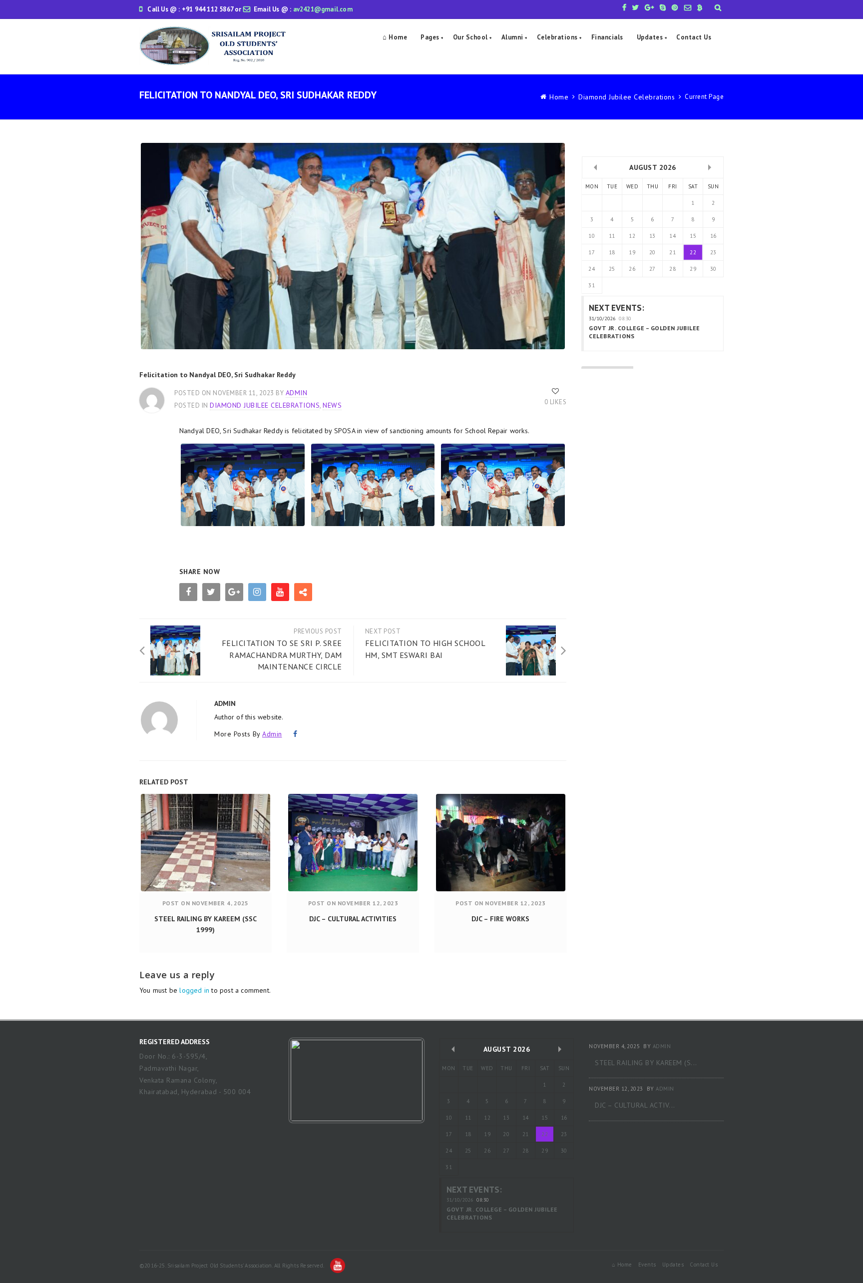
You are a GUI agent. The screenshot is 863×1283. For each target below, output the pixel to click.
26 (632, 268)
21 (672, 252)
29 (693, 268)
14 (672, 235)
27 (652, 268)
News (332, 405)
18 (612, 252)
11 (612, 235)
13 (652, 235)
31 (591, 285)
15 (693, 235)
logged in (194, 990)
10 (591, 235)
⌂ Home (395, 37)
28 (672, 268)
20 (652, 252)
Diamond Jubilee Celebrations (626, 96)
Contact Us (693, 37)
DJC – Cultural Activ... (635, 1105)
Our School (470, 37)
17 (591, 252)
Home (558, 96)
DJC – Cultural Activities (353, 918)
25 (612, 268)
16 (713, 235)
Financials (607, 37)
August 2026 (652, 167)
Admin (297, 392)
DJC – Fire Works (500, 918)
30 (713, 268)
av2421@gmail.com (323, 9)
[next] (709, 167)
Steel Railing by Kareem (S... (646, 1062)
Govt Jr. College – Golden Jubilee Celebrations (644, 332)
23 (713, 252)
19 (632, 252)
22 (693, 252)
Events (647, 1264)
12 (632, 235)
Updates (650, 37)
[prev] (595, 167)
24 (591, 268)
